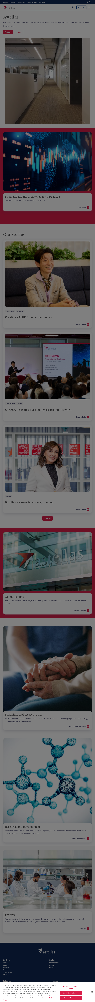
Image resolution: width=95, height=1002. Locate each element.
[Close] (92, 992)
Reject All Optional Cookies (70, 993)
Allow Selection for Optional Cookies (71, 987)
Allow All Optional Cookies (71, 998)
